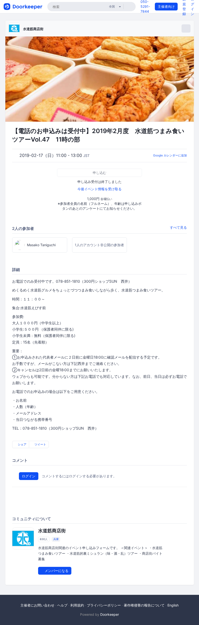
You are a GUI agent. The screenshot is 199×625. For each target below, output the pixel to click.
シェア (21, 444)
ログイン (28, 476)
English (173, 605)
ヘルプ (62, 605)
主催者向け (166, 6)
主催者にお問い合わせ (37, 605)
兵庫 (56, 539)
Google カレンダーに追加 (170, 155)
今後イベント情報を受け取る (99, 189)
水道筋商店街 (33, 29)
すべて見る (178, 227)
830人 (44, 539)
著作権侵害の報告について (144, 605)
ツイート (40, 444)
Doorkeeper (109, 614)
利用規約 (77, 605)
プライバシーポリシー (104, 605)
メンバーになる (56, 571)
